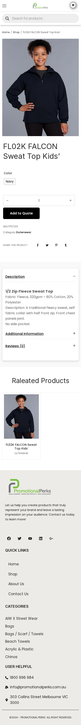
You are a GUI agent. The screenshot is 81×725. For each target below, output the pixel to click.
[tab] (40, 276)
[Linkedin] (40, 538)
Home (6, 32)
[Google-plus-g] (51, 538)
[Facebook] (9, 538)
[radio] (9, 181)
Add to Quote (21, 213)
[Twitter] (19, 538)
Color (8, 173)
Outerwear (23, 232)
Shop (16, 32)
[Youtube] (30, 538)
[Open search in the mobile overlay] (40, 18)
